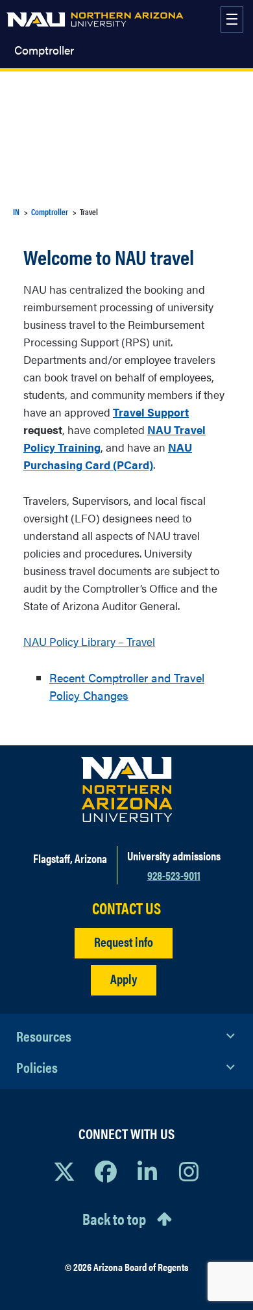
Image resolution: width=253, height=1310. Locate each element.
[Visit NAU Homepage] (127, 789)
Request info (123, 941)
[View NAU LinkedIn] (147, 1171)
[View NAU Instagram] (189, 1171)
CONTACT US (126, 908)
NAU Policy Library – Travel (89, 641)
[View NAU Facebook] (106, 1171)
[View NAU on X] (64, 1171)
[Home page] (95, 19)
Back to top (114, 1218)
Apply (123, 978)
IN (16, 211)
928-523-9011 (173, 875)
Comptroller (44, 50)
